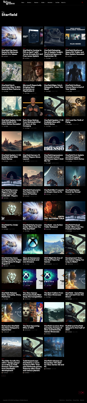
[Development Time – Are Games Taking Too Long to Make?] (75, 244)
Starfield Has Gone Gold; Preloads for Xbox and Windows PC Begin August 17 (12, 261)
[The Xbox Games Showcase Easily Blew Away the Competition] (33, 279)
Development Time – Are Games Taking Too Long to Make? (74, 260)
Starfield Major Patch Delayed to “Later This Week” (53, 87)
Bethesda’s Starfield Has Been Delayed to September (10, 328)
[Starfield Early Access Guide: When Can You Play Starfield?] (33, 211)
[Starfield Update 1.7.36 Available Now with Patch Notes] (54, 106)
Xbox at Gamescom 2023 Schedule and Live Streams (31, 260)
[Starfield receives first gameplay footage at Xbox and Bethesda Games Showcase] (54, 312)
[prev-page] (2, 376)
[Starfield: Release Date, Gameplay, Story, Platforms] (12, 279)
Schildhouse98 (6, 331)
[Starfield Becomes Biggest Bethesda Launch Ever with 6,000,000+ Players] (12, 176)
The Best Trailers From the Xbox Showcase (53, 294)
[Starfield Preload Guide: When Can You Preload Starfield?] (75, 211)
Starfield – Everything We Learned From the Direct (74, 295)
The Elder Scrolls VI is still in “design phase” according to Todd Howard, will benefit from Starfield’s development (11, 366)
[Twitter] (80, 392)
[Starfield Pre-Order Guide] (12, 211)
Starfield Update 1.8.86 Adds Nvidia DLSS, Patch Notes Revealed (11, 122)
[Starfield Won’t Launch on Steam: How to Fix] (54, 176)
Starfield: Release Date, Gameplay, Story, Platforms (11, 295)
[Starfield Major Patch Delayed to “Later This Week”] (54, 71)
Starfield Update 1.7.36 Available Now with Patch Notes (53, 122)
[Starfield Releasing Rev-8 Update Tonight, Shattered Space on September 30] (54, 36)
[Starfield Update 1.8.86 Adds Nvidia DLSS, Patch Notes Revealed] (12, 106)
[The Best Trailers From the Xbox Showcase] (54, 279)
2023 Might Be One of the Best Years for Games (53, 260)
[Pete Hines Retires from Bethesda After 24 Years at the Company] (33, 106)
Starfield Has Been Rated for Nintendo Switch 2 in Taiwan (10, 52)
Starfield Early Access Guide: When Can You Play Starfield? (32, 227)
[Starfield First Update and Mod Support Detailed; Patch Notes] (75, 141)
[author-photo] (2, 56)
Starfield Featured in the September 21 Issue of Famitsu (32, 192)
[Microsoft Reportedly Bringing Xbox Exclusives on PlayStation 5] (33, 71)
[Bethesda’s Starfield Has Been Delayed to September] (12, 312)
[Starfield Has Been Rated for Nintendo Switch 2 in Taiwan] (12, 36)
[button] (82, 2)
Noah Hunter (6, 197)
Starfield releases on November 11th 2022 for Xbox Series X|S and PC (54, 364)
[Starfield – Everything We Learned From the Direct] (75, 279)
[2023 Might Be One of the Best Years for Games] (54, 244)
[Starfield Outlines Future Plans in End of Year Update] (75, 71)
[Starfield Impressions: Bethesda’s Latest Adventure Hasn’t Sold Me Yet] (54, 141)
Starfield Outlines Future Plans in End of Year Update (74, 87)
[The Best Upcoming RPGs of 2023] (33, 312)
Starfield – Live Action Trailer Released (53, 226)
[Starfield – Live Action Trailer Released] (54, 211)
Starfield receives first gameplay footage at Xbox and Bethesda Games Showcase (54, 329)
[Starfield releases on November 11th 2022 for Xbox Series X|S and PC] (54, 347)
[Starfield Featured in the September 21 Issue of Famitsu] (33, 176)
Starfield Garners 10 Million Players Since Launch (31, 157)
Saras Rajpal (48, 58)
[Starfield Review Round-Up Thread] (75, 176)
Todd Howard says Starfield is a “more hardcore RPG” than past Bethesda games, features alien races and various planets (32, 366)
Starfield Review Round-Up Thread (72, 191)
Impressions (47, 153)
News (3, 48)
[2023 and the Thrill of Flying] (75, 106)
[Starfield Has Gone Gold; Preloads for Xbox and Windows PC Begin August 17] (12, 244)
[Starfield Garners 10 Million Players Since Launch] (33, 141)
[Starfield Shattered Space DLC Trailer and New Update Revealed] (75, 36)
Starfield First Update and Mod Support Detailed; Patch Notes (74, 157)
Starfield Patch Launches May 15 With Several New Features (11, 87)
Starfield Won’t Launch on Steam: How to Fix (54, 191)
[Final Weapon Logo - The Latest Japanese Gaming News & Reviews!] (10, 2)
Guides (46, 188)
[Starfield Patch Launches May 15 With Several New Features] (12, 71)
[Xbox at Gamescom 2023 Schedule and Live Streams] (33, 244)
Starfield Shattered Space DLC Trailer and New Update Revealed (74, 52)
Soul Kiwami (6, 56)
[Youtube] (82, 392)
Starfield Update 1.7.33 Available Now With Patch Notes (11, 157)
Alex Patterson (49, 263)
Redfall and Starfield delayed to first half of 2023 (75, 328)
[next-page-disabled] (5, 376)
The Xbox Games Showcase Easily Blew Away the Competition (32, 295)
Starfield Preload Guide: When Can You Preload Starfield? (74, 227)
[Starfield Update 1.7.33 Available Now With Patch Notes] (12, 141)
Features (67, 118)
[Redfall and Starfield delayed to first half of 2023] (75, 312)
